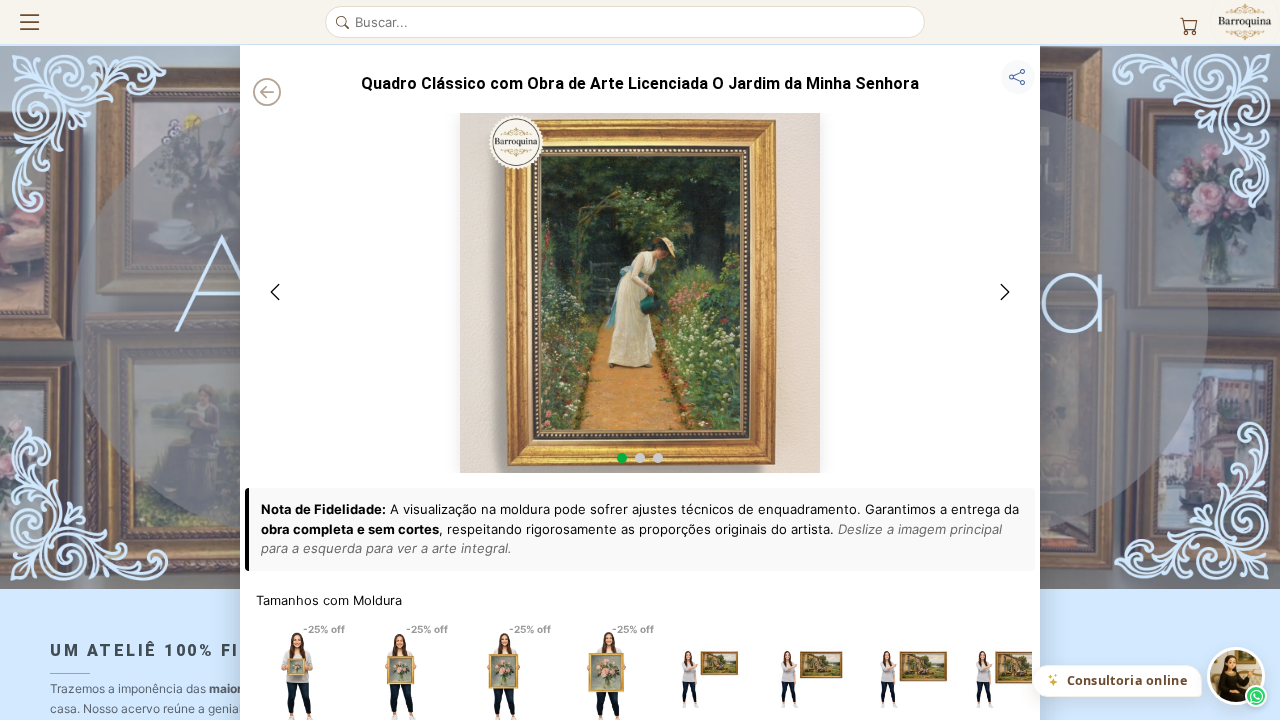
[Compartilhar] (1018, 77)
